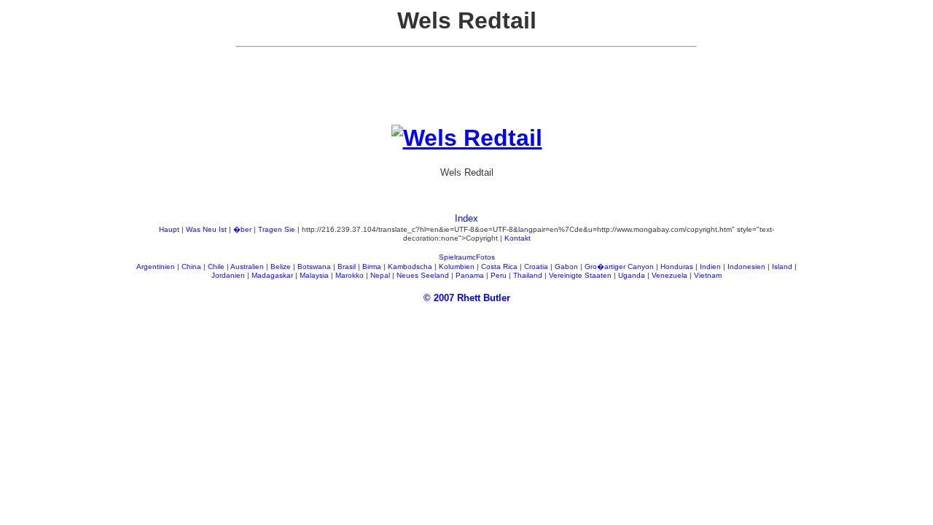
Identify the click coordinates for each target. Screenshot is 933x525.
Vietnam (708, 275)
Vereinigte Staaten (580, 275)
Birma (371, 266)
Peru (499, 275)
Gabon (566, 266)
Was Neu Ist (206, 229)
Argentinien (155, 266)
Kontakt (517, 238)
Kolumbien (457, 266)
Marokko (349, 275)
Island (782, 266)
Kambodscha (410, 266)
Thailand (527, 275)
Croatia (536, 266)
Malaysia (314, 275)
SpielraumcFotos (467, 257)
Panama (470, 275)
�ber (242, 229)
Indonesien (746, 266)
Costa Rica (499, 266)
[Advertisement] (466, 92)
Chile (216, 266)
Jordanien (228, 275)
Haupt (169, 229)
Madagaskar (272, 275)
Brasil (346, 266)
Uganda (631, 275)
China (191, 266)
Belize (280, 266)
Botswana (314, 266)
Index (466, 218)
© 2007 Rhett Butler (466, 297)
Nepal (380, 275)
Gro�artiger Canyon (619, 266)
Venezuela (669, 275)
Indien (710, 266)
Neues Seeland (423, 275)
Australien (247, 266)
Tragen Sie (276, 229)
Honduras (676, 266)
